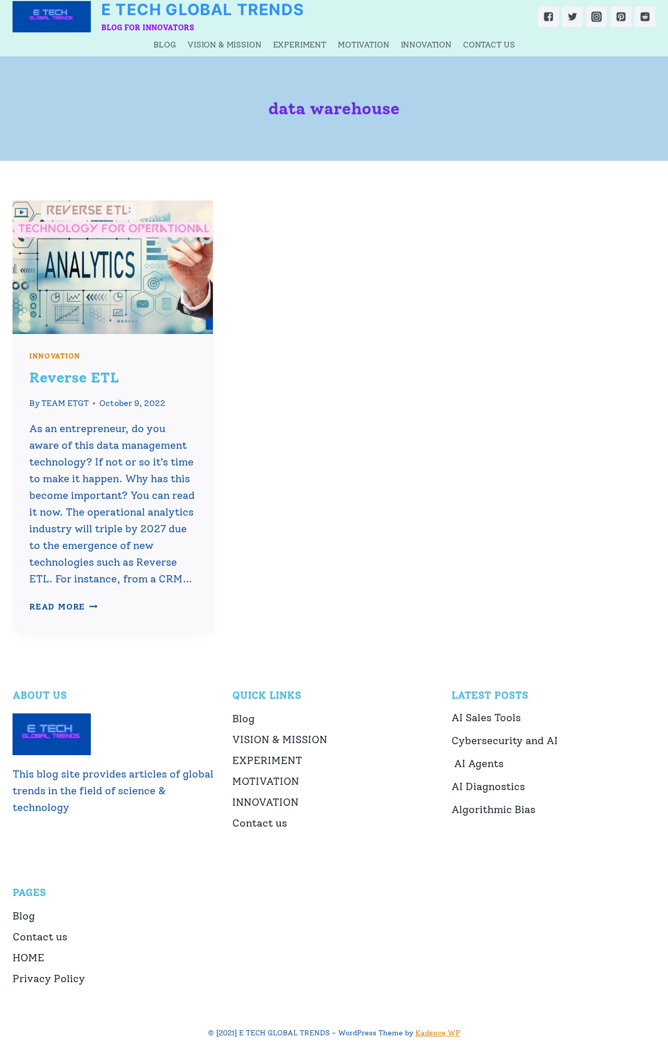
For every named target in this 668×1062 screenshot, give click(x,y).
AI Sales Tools (486, 717)
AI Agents (477, 763)
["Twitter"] (572, 16)
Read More (63, 607)
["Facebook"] (548, 16)
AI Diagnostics (488, 786)
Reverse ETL (74, 377)
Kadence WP (437, 1033)
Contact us (489, 45)
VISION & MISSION (224, 45)
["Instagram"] (596, 16)
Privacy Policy (49, 978)
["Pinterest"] (621, 16)
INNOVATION (426, 45)
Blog (164, 45)
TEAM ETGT (65, 403)
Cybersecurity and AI (504, 740)
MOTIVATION (363, 45)
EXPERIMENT (299, 45)
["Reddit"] (645, 16)
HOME (28, 957)
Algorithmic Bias (493, 809)
